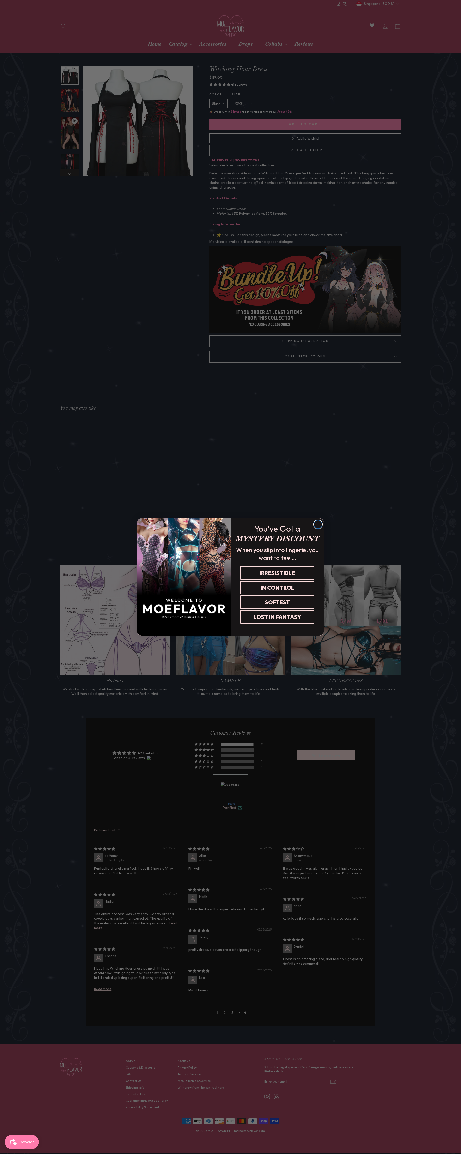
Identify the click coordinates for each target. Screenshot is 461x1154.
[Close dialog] (318, 524)
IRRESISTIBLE (277, 573)
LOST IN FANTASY (277, 616)
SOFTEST (277, 602)
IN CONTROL (277, 587)
